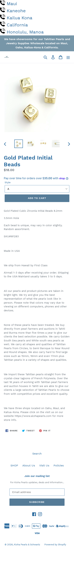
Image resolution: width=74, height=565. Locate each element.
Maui (12, 3)
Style (7, 182)
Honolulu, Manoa (25, 32)
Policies (59, 465)
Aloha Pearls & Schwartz (27, 544)
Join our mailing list (37, 476)
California (17, 24)
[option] (18, 144)
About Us (28, 465)
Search (37, 453)
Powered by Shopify (55, 544)
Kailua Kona (19, 17)
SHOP (14, 465)
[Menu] (68, 57)
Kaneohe (16, 10)
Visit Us (44, 465)
